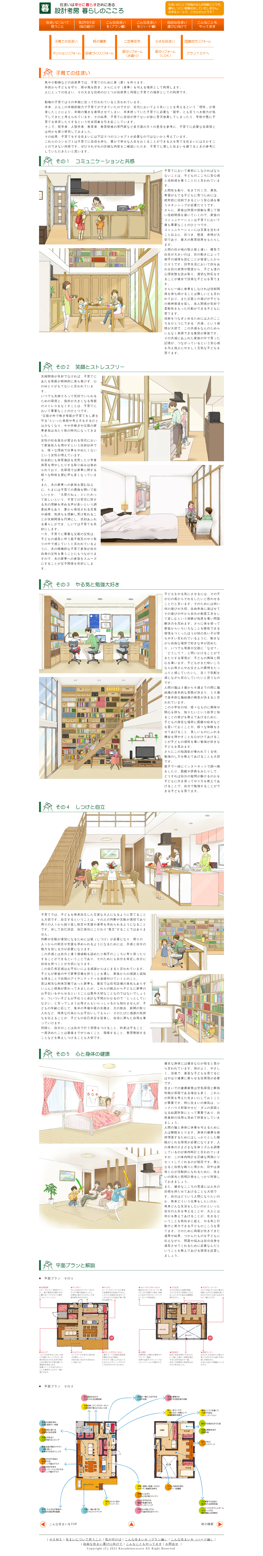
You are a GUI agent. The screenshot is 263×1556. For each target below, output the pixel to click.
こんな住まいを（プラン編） (146, 1539)
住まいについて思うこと (84, 1539)
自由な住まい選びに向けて (103, 1544)
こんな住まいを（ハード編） (192, 1539)
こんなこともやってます (144, 1544)
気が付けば (113, 1539)
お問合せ (172, 1544)
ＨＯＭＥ (55, 1539)
